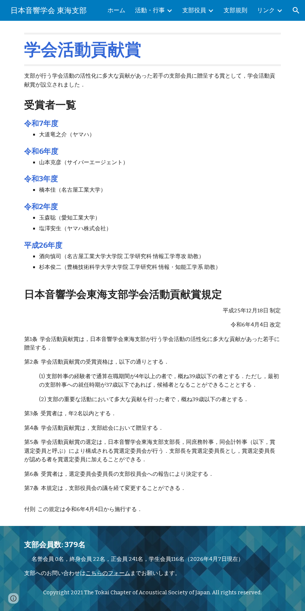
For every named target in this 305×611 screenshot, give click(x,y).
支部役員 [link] (194, 10)
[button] (296, 10)
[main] (152, 273)
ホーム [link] (116, 10)
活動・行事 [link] (150, 10)
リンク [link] (266, 10)
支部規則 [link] (235, 10)
